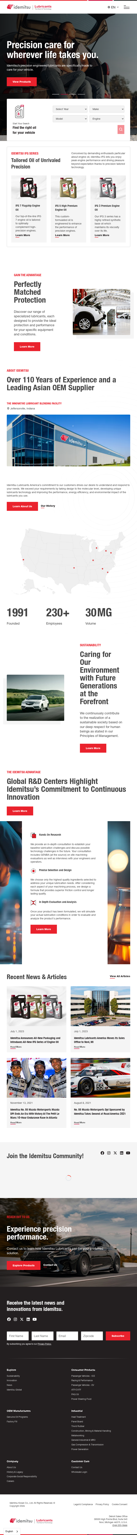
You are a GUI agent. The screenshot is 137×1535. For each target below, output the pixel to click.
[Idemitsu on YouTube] (128, 1153)
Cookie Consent (119, 1504)
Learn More (27, 346)
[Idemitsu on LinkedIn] (122, 1153)
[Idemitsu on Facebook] (102, 1153)
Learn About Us (22, 506)
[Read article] (36, 1006)
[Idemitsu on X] (115, 1153)
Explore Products (24, 1265)
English (9, 1531)
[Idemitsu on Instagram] (109, 1153)
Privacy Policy (102, 1504)
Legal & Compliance (83, 1504)
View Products (22, 86)
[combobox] (12, 1531)
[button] (125, 7)
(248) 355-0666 (119, 1525)
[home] (29, 7)
